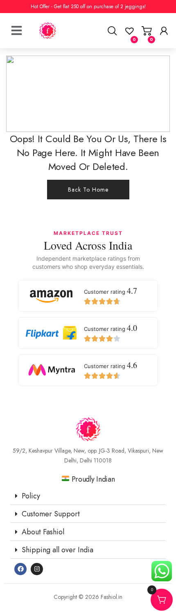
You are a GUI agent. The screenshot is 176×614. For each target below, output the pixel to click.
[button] (88, 496)
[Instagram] (37, 569)
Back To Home (88, 189)
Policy (31, 496)
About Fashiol (43, 532)
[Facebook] (20, 569)
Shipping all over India (57, 550)
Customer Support (51, 514)
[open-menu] (16, 20)
